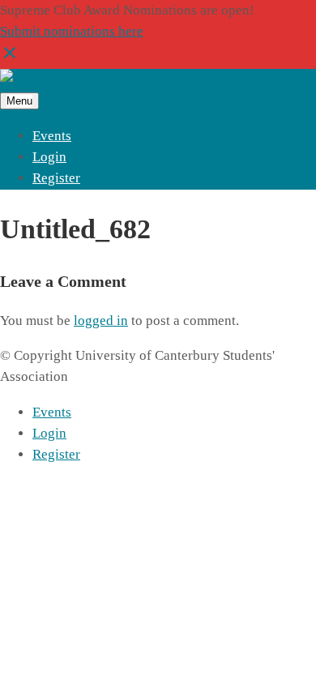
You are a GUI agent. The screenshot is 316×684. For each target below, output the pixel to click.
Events (51, 135)
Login (49, 157)
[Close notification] (9, 58)
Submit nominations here (71, 31)
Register (56, 178)
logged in (101, 320)
